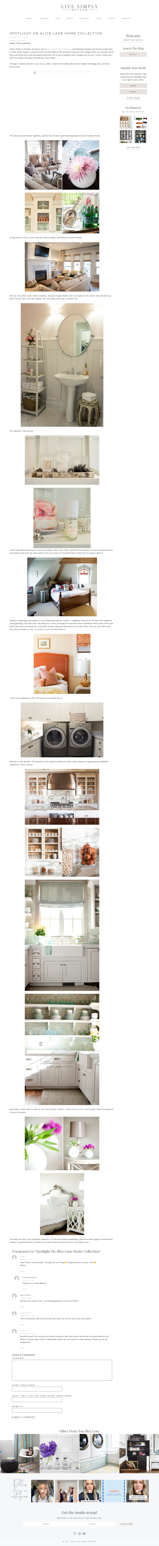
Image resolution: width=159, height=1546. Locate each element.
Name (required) (23, 1385)
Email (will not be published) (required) (42, 1396)
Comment (18, 1358)
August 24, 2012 (26, 1259)
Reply (22, 1271)
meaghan (24, 1330)
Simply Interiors (17, 40)
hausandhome (26, 1313)
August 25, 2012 (28, 1280)
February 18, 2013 (27, 1333)
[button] (133, 97)
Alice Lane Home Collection (59, 49)
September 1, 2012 (27, 1316)
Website (18, 1407)
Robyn (22, 1256)
